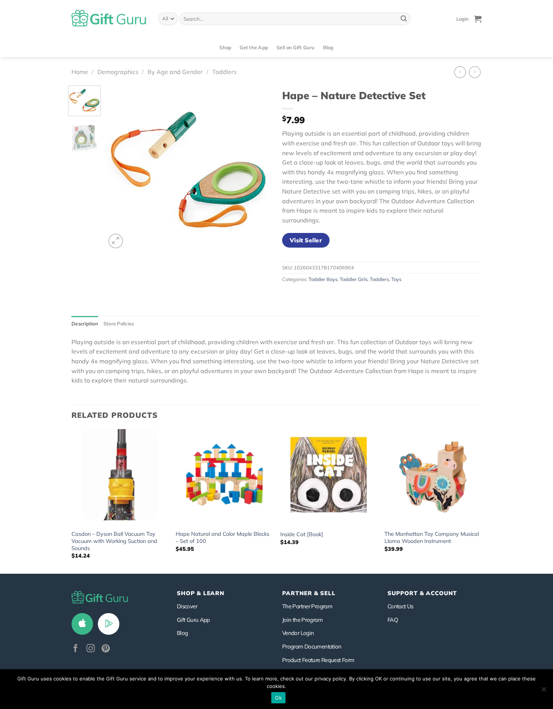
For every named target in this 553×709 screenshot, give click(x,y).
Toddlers (224, 72)
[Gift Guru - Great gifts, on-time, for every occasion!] (109, 18)
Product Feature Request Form (318, 660)
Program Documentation (312, 646)
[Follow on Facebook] (75, 649)
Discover (187, 606)
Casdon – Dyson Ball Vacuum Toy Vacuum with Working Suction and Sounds (114, 541)
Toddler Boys (322, 279)
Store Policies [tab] (118, 323)
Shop (225, 47)
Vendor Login (298, 632)
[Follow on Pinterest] (106, 649)
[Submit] (403, 18)
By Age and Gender (175, 72)
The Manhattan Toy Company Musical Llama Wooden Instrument (431, 537)
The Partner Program (307, 606)
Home (79, 72)
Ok (278, 698)
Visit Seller (306, 240)
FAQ (392, 619)
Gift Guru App (193, 619)
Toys (396, 279)
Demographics (117, 72)
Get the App (254, 47)
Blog (328, 47)
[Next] (258, 167)
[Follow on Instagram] (91, 649)
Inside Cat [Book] (301, 534)
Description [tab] (84, 323)
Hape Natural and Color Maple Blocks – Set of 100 (222, 537)
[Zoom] (115, 241)
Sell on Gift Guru (295, 47)
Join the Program (302, 619)
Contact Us (400, 606)
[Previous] (118, 167)
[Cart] (478, 19)
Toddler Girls (354, 279)
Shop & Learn (200, 593)
